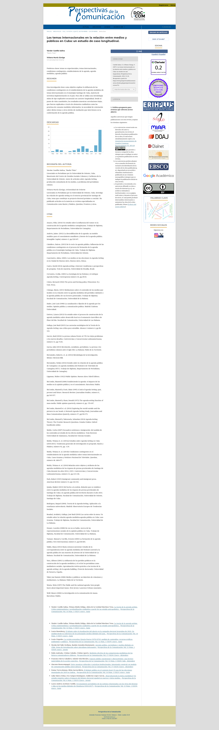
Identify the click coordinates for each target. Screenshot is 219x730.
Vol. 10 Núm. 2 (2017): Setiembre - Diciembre (80, 31)
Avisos (107, 27)
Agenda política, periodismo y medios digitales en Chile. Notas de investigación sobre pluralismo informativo (92, 646)
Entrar (173, 5)
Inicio (49, 31)
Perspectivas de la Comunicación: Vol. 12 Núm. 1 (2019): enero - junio (95, 642)
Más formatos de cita (122, 89)
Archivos (97, 27)
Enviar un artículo (158, 32)
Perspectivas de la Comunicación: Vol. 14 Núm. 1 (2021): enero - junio (103, 672)
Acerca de (119, 27)
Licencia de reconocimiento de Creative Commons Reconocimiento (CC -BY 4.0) (125, 143)
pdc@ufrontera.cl (109, 717)
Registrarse (163, 5)
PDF (140, 51)
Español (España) (159, 54)
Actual (86, 27)
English (159, 51)
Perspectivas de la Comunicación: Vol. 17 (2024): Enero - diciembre (102, 655)
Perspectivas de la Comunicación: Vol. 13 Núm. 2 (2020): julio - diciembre (107, 661)
